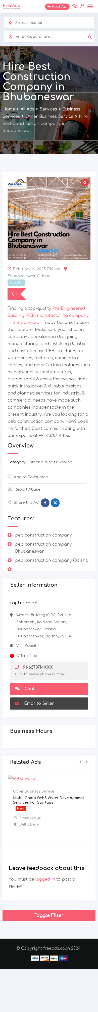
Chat (29, 689)
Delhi (23, 824)
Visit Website (27, 646)
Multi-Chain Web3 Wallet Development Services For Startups (48, 800)
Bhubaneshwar (21, 276)
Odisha (44, 276)
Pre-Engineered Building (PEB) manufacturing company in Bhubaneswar (48, 315)
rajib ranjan (23, 602)
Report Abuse (27, 489)
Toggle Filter (49, 915)
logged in (45, 879)
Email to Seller (38, 703)
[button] (80, 762)
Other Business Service (50, 462)
